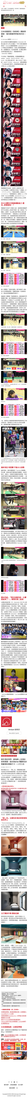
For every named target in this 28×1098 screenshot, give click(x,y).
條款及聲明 (12, 1088)
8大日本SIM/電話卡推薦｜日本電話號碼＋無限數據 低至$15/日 (13, 1035)
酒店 (15, 755)
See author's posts (14, 733)
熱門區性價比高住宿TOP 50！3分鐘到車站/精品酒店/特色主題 (13, 789)
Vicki (4, 767)
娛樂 (3, 28)
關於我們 (6, 1084)
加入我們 (20, 1084)
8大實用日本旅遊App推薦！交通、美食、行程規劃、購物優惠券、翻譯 (13, 1040)
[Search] (25, 6)
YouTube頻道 (4, 190)
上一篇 (14, 1065)
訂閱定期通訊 (13, 1084)
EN (17, 1088)
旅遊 (8, 755)
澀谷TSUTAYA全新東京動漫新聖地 (10, 1019)
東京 (12, 755)
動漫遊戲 (3, 755)
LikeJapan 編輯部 (7, 39)
